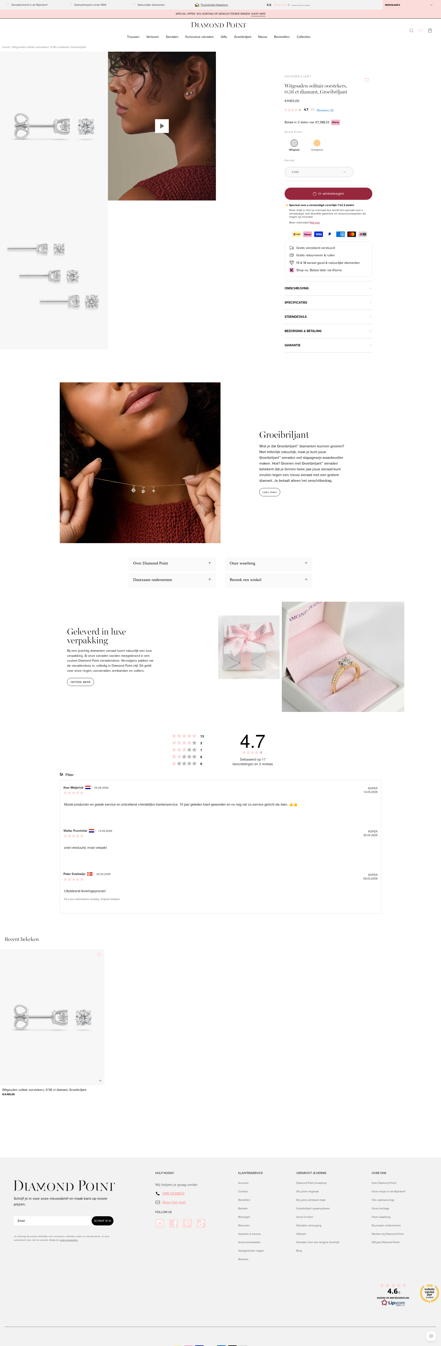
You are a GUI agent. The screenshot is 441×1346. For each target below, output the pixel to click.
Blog (299, 1251)
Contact (243, 1191)
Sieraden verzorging (308, 1225)
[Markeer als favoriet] (366, 80)
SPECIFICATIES (296, 302)
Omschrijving (297, 288)
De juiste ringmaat (307, 1191)
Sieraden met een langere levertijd (317, 1242)
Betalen (243, 1208)
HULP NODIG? (164, 1173)
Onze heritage (380, 1208)
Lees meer (270, 492)
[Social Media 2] (173, 1223)
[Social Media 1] (159, 1223)
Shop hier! (258, 14)
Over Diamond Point (384, 1183)
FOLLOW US (163, 1212)
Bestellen (244, 1200)
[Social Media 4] (201, 1223)
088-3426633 (173, 1193)
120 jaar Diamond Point (386, 1242)
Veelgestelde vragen (251, 1251)
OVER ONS (379, 1173)
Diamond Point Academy (311, 1183)
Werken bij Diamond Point (388, 1234)
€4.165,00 (8, 1094)
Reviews (243, 1259)
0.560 (295, 172)
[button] (286, 4)
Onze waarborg (381, 1217)
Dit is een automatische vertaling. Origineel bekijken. (92, 899)
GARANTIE (292, 345)
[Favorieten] (420, 30)
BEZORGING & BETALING (303, 331)
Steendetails (296, 316)
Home (6, 47)
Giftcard (301, 1234)
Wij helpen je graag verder (176, 1184)
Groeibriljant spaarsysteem (313, 1208)
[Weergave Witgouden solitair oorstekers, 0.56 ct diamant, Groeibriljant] (162, 126)
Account (243, 1183)
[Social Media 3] (187, 1223)
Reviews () (325, 110)
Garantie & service (249, 1234)
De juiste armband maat (310, 1200)
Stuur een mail (174, 1202)
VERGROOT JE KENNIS (311, 1173)
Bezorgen (244, 1217)
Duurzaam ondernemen (386, 1225)
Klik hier (315, 222)
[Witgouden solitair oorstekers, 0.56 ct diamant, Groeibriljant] (52, 1017)
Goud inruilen (304, 1217)
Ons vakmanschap (383, 1200)
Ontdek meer (81, 682)
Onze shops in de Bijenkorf (388, 1191)
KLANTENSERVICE (250, 1173)
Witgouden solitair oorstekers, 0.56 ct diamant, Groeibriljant (44, 1089)
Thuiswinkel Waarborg (214, 5)
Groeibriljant (298, 76)
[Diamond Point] (218, 25)
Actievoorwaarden (249, 1242)
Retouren (244, 1225)
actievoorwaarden (69, 1240)
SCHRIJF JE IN (102, 1221)
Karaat (290, 160)
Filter (69, 774)
